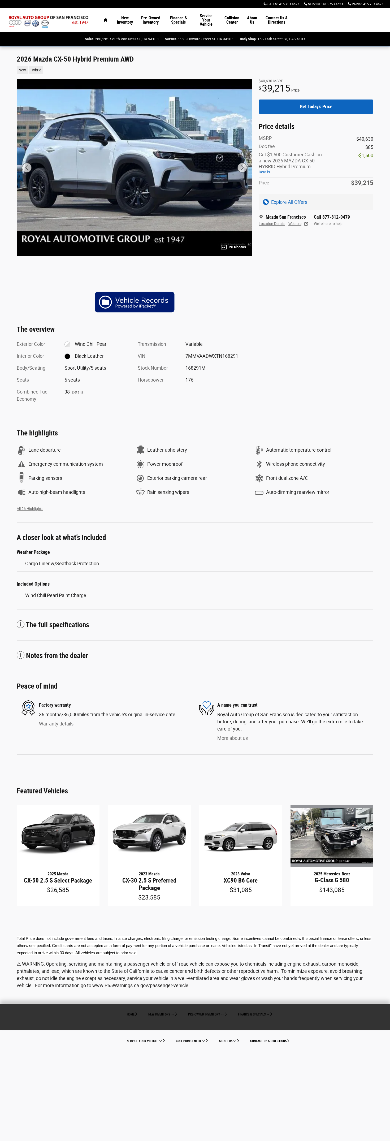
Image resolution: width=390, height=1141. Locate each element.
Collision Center (231, 20)
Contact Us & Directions (277, 20)
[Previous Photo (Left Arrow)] (27, 168)
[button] (131, 69)
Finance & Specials (178, 20)
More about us (232, 738)
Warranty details (56, 724)
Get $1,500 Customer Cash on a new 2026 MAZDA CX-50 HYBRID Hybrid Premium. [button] (290, 163)
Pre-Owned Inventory (150, 20)
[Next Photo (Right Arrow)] (242, 168)
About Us (252, 20)
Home (131, 1014)
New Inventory (125, 20)
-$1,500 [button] (365, 155)
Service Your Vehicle (206, 20)
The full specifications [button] (57, 625)
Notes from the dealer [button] (57, 655)
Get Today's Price (316, 106)
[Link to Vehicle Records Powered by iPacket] (135, 302)
